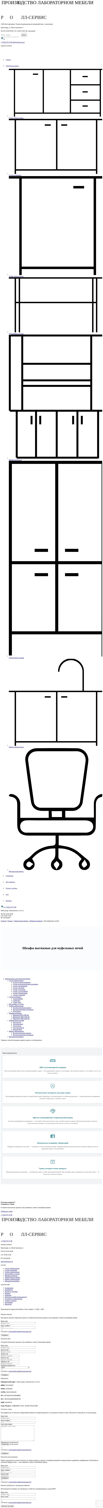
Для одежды (17, 1026)
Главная (8, 59)
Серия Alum (17, 1002)
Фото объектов (10, 882)
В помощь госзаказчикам (13, 1299)
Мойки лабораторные (16, 1031)
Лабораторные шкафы (16, 1020)
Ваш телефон (6, 1420)
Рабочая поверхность (8, 1365)
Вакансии (8, 1304)
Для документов (18, 1028)
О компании (9, 876)
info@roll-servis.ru (19, 42)
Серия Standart (18, 999)
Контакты (9, 901)
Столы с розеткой (19, 995)
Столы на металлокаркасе (22, 982)
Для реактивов (18, 1024)
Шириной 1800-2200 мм (21, 1018)
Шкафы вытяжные (15, 1013)
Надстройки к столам (16, 1004)
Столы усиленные (19, 990)
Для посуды (17, 1022)
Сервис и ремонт (10, 1300)
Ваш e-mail (5, 1496)
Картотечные (17, 1029)
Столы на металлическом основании (25, 984)
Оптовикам (9, 1302)
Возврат (7, 1293)
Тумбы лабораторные (16, 1006)
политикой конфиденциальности (20, 1331)
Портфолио (9, 1290)
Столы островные (15, 997)
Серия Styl (16, 1000)
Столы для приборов (20, 986)
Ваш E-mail (5, 1350)
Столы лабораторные (16, 980)
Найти (24, 35)
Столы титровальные (20, 993)
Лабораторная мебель (12, 66)
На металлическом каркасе (22, 1008)
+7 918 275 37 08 (6, 42)
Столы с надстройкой (20, 991)
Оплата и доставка (11, 888)
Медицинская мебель (16, 1037)
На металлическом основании (23, 1009)
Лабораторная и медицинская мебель (17, 979)
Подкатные (17, 1011)
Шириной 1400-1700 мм (21, 1017)
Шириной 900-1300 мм (21, 1015)
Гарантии (8, 1295)
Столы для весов (18, 988)
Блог (7, 894)
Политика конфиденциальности (16, 1297)
